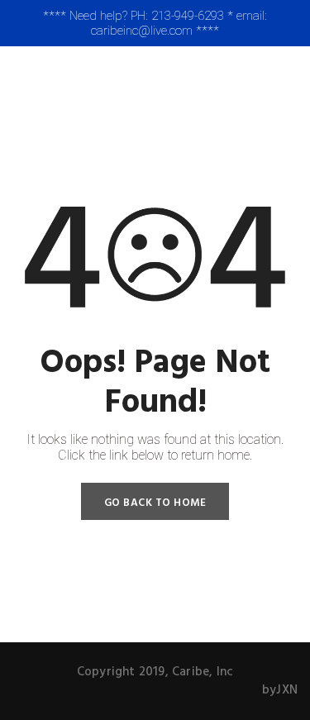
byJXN (280, 690)
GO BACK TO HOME (155, 503)
